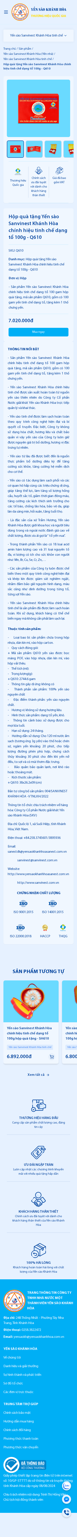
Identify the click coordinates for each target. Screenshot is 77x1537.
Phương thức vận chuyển (20, 1447)
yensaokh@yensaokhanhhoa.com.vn (39, 1337)
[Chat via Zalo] (66, 1486)
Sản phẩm (25, 48)
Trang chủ (9, 48)
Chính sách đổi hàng (17, 1430)
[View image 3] (53, 149)
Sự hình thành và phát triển (22, 1375)
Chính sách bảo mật (17, 1413)
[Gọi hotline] (66, 1513)
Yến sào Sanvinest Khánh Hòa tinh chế (36, 35)
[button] (51, 1056)
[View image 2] (34, 149)
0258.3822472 (31, 1330)
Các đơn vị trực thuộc (18, 1392)
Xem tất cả (36, 1075)
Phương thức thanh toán (20, 1439)
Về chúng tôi (12, 1357)
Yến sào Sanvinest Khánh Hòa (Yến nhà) (28, 54)
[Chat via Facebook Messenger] (66, 1500)
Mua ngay (38, 332)
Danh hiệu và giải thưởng (20, 1366)
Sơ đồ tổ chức (13, 1383)
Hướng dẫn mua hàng (18, 1421)
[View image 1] (15, 149)
